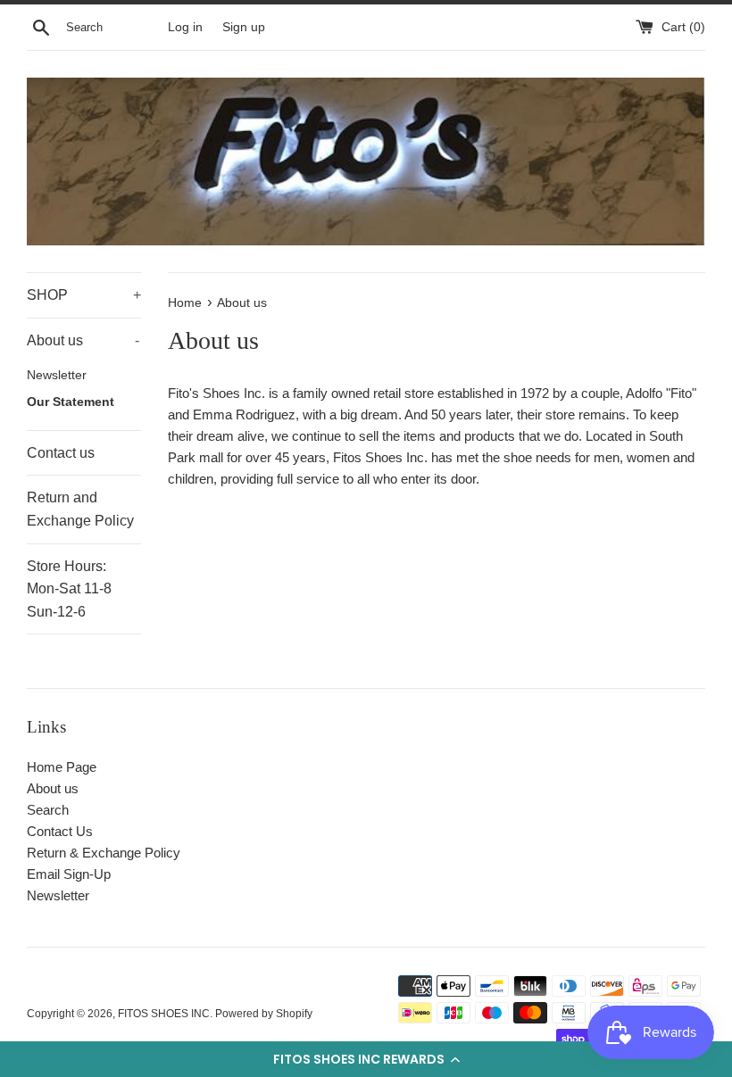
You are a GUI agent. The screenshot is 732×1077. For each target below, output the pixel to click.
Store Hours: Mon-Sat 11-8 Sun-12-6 (69, 589)
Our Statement (70, 402)
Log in (185, 27)
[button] (366, 1059)
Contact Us (60, 831)
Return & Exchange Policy (103, 852)
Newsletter (57, 375)
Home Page (61, 767)
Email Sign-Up (69, 874)
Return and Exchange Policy (80, 509)
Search (48, 809)
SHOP (84, 294)
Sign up (243, 27)
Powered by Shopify (263, 1013)
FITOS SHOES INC (164, 1013)
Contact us (61, 452)
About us (83, 340)
